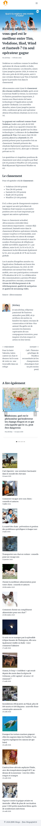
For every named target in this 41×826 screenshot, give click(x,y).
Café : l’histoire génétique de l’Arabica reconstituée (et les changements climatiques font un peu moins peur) (30, 358)
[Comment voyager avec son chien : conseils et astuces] (20, 488)
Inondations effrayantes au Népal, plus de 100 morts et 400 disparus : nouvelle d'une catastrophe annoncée (20, 706)
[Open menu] (37, 3)
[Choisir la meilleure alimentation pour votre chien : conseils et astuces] (20, 571)
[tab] (16, 441)
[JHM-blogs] (6, 3)
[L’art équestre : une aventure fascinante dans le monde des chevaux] (20, 460)
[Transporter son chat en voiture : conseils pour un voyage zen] (20, 543)
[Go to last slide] (5, 413)
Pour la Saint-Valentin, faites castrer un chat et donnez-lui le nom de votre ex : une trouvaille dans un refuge (10, 357)
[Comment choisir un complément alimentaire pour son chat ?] (20, 599)
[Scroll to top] (36, 823)
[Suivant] (35, 413)
